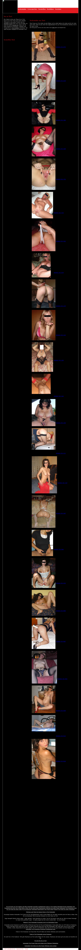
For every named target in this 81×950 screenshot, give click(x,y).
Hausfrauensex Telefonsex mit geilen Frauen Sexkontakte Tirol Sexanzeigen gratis (58, 908)
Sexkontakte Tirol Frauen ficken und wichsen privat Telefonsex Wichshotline (40, 943)
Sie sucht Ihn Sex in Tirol (40, 940)
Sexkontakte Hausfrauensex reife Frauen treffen (42, 909)
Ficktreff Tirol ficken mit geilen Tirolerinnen (64, 909)
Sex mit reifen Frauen (34, 908)
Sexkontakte (22, 9)
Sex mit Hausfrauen (26, 909)
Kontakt (26, 949)
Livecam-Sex (32, 9)
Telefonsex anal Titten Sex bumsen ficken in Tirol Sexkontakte (40, 912)
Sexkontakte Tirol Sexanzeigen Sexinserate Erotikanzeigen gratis (40, 929)
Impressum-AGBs (20, 949)
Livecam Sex (15, 25)
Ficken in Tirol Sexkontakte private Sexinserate (40, 934)
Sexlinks (58, 9)
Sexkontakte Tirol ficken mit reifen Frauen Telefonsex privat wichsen (40, 945)
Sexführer (50, 9)
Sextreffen (42, 9)
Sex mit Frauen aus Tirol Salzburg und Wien (16, 906)
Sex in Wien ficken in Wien (22, 908)
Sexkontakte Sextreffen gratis (34, 906)
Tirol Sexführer (15, 27)
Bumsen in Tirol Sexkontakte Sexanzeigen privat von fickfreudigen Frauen (40, 922)
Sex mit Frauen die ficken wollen (14, 909)
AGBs (53, 27)
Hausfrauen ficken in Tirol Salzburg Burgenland (52, 906)
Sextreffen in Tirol (8, 23)
